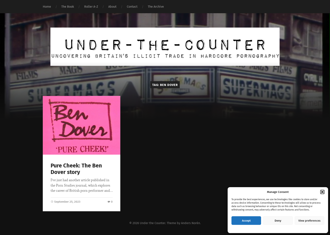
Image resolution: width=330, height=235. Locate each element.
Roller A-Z (91, 6)
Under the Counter (152, 223)
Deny (278, 220)
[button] (322, 192)
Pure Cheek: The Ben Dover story (76, 169)
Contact (132, 6)
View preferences (309, 220)
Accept (246, 220)
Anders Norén (190, 223)
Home (47, 6)
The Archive (156, 6)
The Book (67, 6)
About (112, 6)
